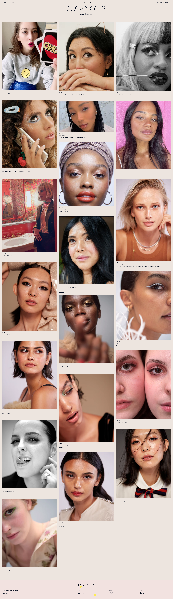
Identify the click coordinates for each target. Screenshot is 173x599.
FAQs (79, 594)
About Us (162, 2)
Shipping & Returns (81, 593)
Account (167, 2)
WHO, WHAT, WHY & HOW (112, 592)
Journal (110, 593)
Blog (158, 2)
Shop (5, 2)
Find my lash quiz (11, 2)
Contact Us (80, 592)
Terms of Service (112, 594)
